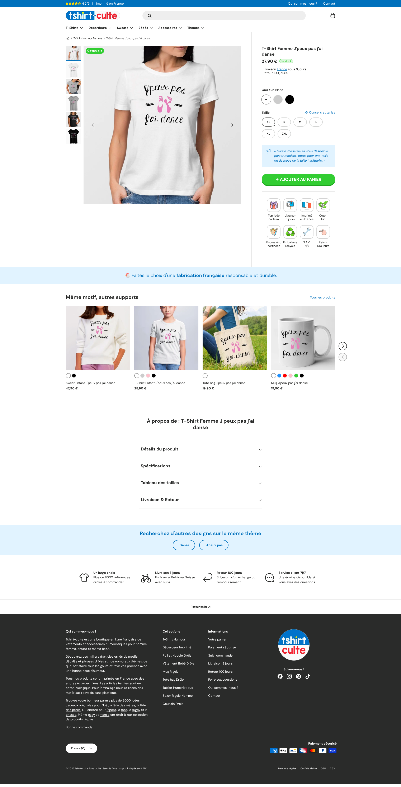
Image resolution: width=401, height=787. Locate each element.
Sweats (122, 28)
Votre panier (217, 639)
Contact (329, 3)
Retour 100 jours (220, 672)
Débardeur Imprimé (177, 647)
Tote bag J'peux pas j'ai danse (224, 383)
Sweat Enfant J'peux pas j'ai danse (90, 383)
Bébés (143, 28)
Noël (105, 705)
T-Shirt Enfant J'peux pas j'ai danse (159, 383)
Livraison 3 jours (220, 663)
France (282, 69)
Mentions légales (287, 768)
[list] (162, 125)
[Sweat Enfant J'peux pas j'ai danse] (98, 338)
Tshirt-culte (81, 768)
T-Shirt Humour (174, 639)
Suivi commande (220, 655)
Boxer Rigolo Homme (178, 696)
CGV (332, 768)
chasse (71, 715)
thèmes (136, 661)
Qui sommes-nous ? (223, 688)
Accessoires (167, 28)
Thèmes (193, 28)
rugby (136, 710)
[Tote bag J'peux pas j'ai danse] (235, 338)
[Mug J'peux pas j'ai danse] (303, 338)
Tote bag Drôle (173, 679)
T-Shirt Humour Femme (88, 38)
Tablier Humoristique (178, 688)
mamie (104, 715)
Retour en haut (201, 606)
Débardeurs (98, 28)
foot (124, 710)
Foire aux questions (222, 679)
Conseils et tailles (322, 112)
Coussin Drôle (173, 704)
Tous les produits (322, 297)
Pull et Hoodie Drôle (177, 655)
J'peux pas (214, 545)
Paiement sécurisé (222, 647)
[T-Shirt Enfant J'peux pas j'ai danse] (166, 338)
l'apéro (111, 710)
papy (91, 715)
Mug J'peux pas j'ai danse (289, 383)
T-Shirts (72, 28)
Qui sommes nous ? (302, 3)
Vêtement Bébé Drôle (178, 663)
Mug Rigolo (171, 672)
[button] (332, 15)
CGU (323, 768)
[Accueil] (67, 38)
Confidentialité (309, 768)
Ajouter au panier (300, 179)
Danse (184, 545)
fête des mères (124, 705)
